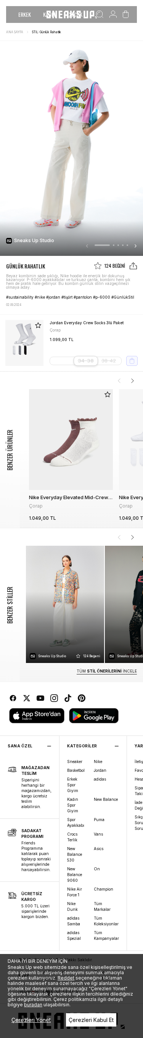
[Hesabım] (113, 14)
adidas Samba (73, 921)
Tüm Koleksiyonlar (106, 921)
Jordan (100, 770)
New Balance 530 (74, 854)
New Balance (106, 799)
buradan (33, 1004)
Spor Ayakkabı (75, 822)
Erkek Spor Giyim (72, 785)
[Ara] (100, 14)
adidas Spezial (74, 935)
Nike (98, 761)
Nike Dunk (72, 906)
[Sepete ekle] (132, 361)
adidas (100, 779)
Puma (99, 819)
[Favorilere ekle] (38, 325)
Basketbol (76, 770)
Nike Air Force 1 (74, 892)
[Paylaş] (133, 265)
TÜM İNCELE (107, 671)
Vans (98, 834)
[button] (102, 245)
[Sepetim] (126, 14)
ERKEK (24, 14)
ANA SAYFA (14, 32)
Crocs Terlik (72, 837)
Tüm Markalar (102, 906)
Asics (98, 848)
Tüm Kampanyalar (106, 935)
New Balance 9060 (74, 875)
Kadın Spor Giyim (72, 805)
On (97, 869)
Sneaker (74, 761)
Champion (103, 889)
